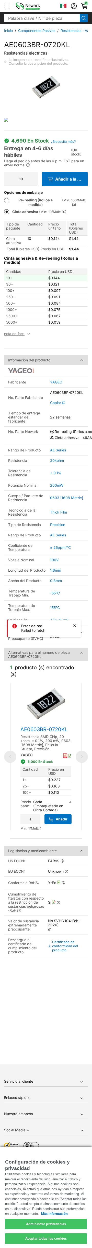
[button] (7, 6)
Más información (54, 1214)
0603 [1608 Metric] (66, 498)
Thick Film (58, 512)
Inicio (8, 30)
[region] (46, 1197)
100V (54, 560)
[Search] (84, 18)
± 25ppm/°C (60, 547)
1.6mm (55, 570)
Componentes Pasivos (36, 30)
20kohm (57, 460)
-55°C (55, 593)
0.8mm (56, 580)
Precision (57, 524)
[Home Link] (35, 6)
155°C (55, 607)
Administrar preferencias (46, 1224)
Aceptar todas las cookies (46, 1238)
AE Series (58, 450)
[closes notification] (74, 626)
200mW (56, 485)
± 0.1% (56, 473)
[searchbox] (42, 18)
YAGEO (56, 382)
